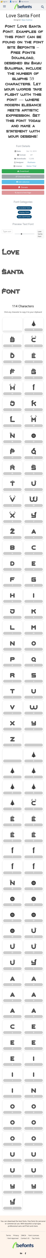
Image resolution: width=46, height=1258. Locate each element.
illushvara (31, 162)
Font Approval (13, 1238)
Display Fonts (24, 212)
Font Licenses (33, 1235)
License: (19, 166)
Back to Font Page (24, 192)
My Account (25, 1)
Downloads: (21, 158)
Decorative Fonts (24, 208)
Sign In (4, 1)
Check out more (24, 176)
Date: (19, 151)
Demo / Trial (31, 166)
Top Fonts (36, 1238)
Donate (24, 187)
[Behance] (21, 1253)
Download (24, 171)
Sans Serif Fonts (24, 217)
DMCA (23, 1235)
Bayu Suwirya (27, 20)
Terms (8, 1235)
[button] (42, 8)
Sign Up (13, 1)
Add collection (23, 182)
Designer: (20, 162)
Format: (22, 155)
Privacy (16, 1235)
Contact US (25, 1238)
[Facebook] (25, 1253)
